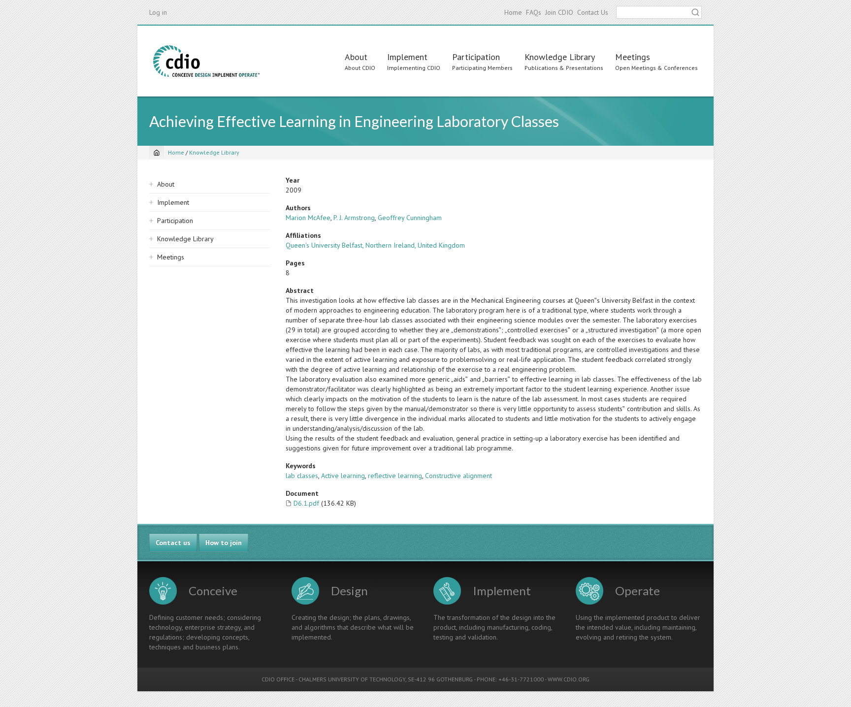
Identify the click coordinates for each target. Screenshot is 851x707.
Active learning (343, 475)
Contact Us (592, 12)
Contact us (173, 542)
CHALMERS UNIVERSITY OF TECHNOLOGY (351, 679)
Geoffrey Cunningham (410, 217)
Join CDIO (559, 12)
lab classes (302, 475)
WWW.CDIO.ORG (568, 679)
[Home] (206, 61)
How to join (223, 542)
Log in (158, 12)
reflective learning (395, 475)
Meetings (632, 57)
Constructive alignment (458, 475)
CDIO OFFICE (278, 679)
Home (513, 12)
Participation (476, 57)
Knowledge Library (559, 57)
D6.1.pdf (306, 503)
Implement (407, 57)
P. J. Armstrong (354, 217)
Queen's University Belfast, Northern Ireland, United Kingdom (375, 245)
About (356, 57)
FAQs (533, 12)
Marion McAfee (308, 217)
